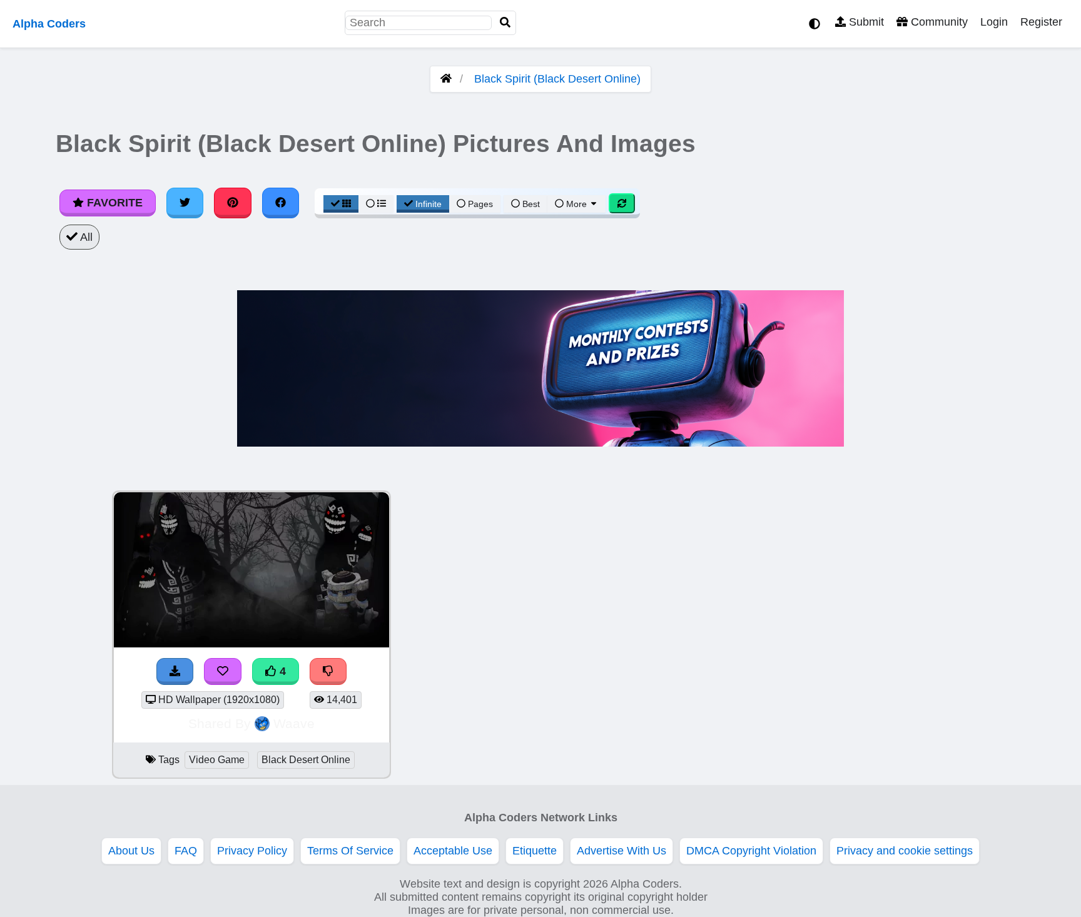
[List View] (375, 204)
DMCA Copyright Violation (751, 850)
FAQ (186, 850)
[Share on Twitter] (185, 203)
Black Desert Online (305, 759)
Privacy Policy (252, 850)
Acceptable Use (453, 850)
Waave (294, 723)
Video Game (217, 759)
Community (938, 22)
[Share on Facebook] (281, 203)
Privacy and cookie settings (904, 850)
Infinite (428, 204)
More (576, 204)
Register (1041, 22)
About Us (131, 850)
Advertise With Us (621, 850)
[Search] (505, 22)
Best (530, 204)
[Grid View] (340, 204)
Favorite (113, 202)
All (85, 237)
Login (994, 22)
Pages (480, 204)
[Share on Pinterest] (232, 203)
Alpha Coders (49, 24)
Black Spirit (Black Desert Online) (557, 79)
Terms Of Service (350, 850)
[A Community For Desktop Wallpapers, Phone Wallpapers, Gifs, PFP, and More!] (446, 79)
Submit (865, 22)
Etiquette (534, 850)
